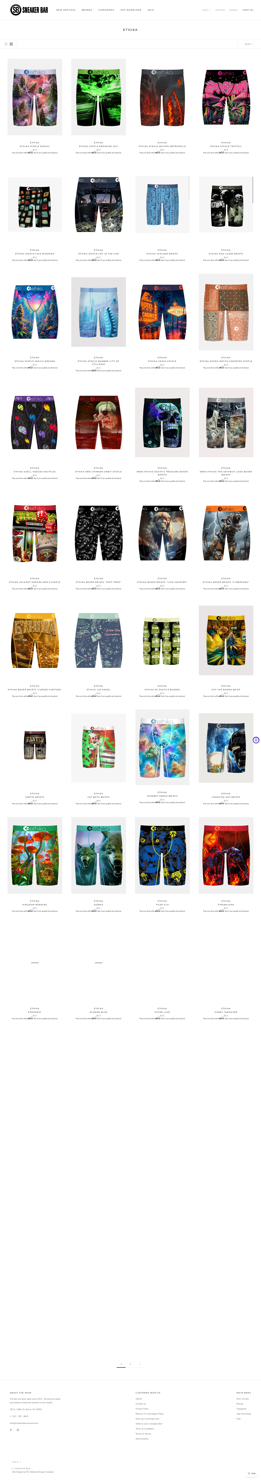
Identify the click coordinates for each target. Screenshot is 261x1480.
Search (234, 10)
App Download (131, 10)
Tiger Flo (162, 905)
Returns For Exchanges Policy (150, 1413)
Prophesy (35, 1012)
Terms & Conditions (145, 1428)
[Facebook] (11, 1429)
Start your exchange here (147, 1418)
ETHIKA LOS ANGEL (99, 689)
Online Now (226, 1334)
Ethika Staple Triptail (226, 146)
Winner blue (98, 1012)
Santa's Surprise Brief (98, 1334)
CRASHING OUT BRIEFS (226, 797)
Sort (248, 44)
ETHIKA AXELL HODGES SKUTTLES (35, 472)
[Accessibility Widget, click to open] (256, 740)
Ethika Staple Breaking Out (98, 146)
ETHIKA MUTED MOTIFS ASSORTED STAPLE (226, 361)
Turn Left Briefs (162, 1334)
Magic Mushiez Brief (35, 1334)
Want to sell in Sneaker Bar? (149, 1423)
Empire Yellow (34, 1119)
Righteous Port (99, 1119)
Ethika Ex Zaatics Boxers (162, 689)
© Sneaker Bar (21, 1468)
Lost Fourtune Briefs (226, 1119)
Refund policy (142, 1438)
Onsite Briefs (34, 797)
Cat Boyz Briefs (99, 797)
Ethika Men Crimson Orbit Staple (98, 472)
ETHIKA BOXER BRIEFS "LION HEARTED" (162, 582)
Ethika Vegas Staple (162, 361)
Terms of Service (143, 1433)
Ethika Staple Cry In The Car (98, 254)
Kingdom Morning (35, 905)
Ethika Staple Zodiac (35, 146)
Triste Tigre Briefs (162, 1119)
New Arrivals (66, 10)
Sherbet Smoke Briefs (162, 796)
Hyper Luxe (162, 1012)
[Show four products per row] (11, 44)
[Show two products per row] (6, 44)
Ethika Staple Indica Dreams (35, 361)
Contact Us (141, 1403)
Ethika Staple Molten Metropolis (162, 146)
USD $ (205, 10)
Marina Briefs (226, 1227)
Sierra (98, 905)
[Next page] (140, 1364)
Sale (151, 10)
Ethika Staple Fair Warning (35, 254)
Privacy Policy (142, 1408)
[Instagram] (18, 1429)
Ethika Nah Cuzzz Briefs (226, 254)
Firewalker (226, 905)
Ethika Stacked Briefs (162, 254)
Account (220, 10)
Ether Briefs (162, 1227)
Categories (106, 10)
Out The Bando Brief (226, 689)
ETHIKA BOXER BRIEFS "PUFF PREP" (98, 582)
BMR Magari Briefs (35, 1227)
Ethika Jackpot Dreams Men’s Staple (35, 582)
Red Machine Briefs (98, 1227)
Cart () (248, 10)
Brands (87, 10)
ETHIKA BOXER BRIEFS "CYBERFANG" (226, 582)
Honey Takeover (226, 1012)
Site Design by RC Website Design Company (33, 1471)
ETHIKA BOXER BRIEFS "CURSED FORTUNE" (35, 689)
